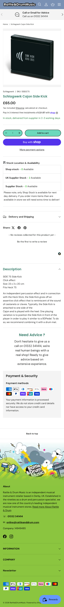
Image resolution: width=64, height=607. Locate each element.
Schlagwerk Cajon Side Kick (22, 24)
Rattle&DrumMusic (18, 602)
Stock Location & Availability (23, 163)
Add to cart (43, 133)
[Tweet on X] (13, 228)
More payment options (32, 149)
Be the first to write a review (32, 241)
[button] (52, 4)
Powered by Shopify (34, 602)
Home (5, 24)
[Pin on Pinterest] (25, 228)
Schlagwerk (8, 91)
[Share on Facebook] (19, 228)
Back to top (32, 433)
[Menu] (59, 4)
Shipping (20, 108)
